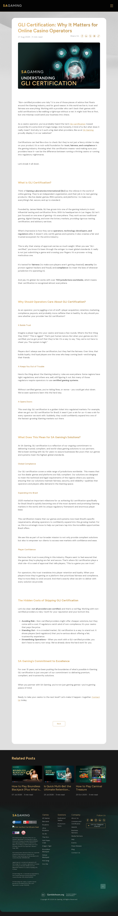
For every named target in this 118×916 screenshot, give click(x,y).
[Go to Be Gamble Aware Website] (43, 895)
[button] (47, 815)
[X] (104, 820)
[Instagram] (95, 820)
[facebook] (87, 820)
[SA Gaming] (12, 6)
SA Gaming (88, 130)
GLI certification (78, 124)
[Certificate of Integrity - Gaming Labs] (15, 832)
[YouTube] (91, 820)
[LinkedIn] (100, 820)
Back (59, 723)
